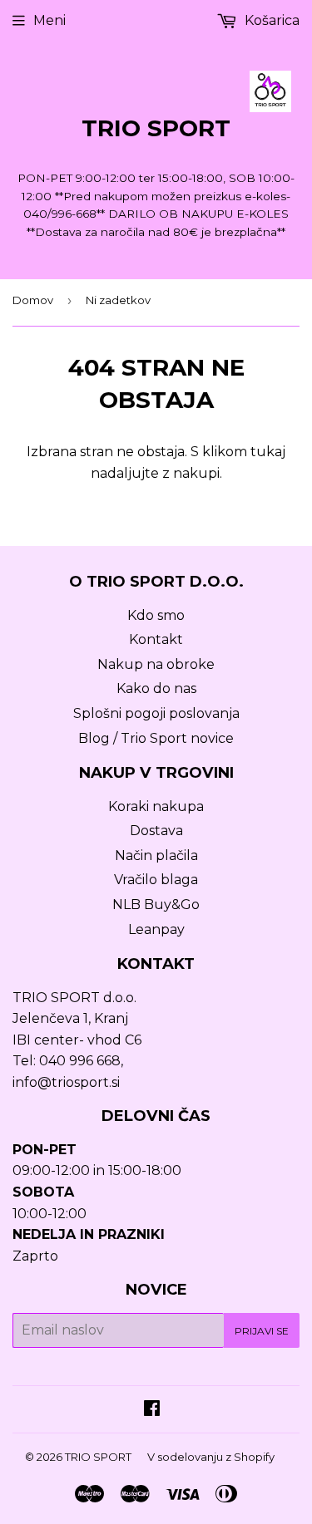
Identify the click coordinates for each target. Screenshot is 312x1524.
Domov (32, 300)
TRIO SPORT (156, 128)
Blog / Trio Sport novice (156, 738)
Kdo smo (156, 615)
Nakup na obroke (156, 664)
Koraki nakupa (156, 806)
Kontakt (156, 639)
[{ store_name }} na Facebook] (152, 1410)
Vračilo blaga (156, 879)
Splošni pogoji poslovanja (156, 713)
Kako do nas (156, 688)
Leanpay (156, 929)
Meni (49, 20)
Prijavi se (262, 1331)
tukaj (267, 452)
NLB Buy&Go (156, 904)
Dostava (156, 830)
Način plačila (156, 855)
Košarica (270, 20)
